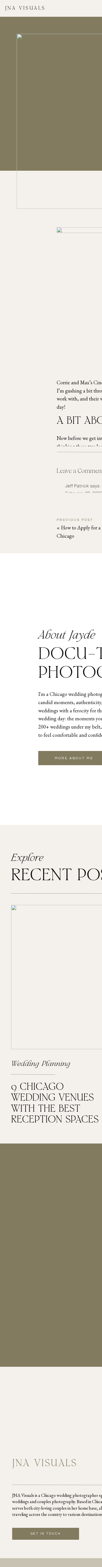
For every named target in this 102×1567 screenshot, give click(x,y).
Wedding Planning (40, 1064)
